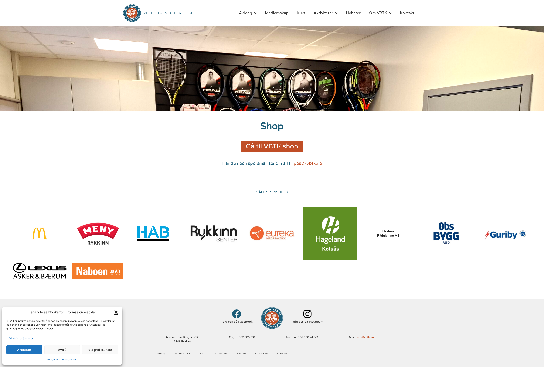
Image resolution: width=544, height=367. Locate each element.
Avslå (62, 350)
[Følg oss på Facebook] (236, 313)
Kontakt (407, 12)
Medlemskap (276, 12)
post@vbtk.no (308, 163)
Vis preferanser (100, 350)
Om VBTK (378, 12)
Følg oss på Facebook (237, 321)
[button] (116, 312)
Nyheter (353, 12)
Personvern (53, 359)
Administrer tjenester (20, 338)
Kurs (301, 12)
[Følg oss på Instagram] (307, 313)
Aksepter (24, 350)
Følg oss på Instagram (307, 321)
